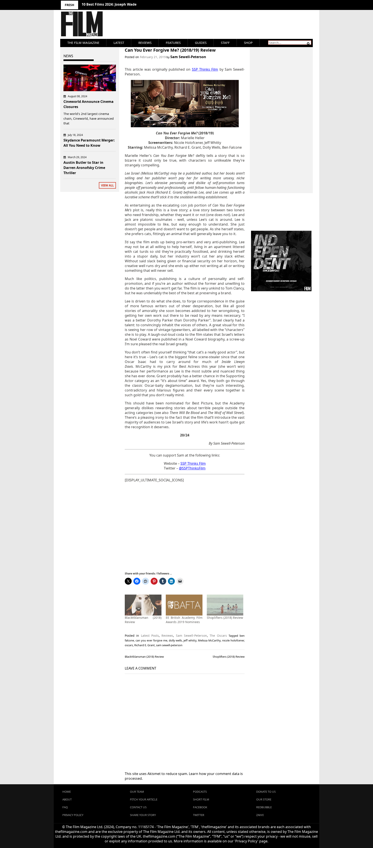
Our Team (137, 792)
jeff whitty (189, 640)
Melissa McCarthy (209, 640)
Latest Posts (150, 635)
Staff (225, 42)
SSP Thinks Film (193, 463)
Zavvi (260, 815)
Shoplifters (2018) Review (225, 618)
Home (66, 792)
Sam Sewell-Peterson (188, 56)
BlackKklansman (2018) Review (144, 657)
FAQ (65, 807)
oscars (129, 645)
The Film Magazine (83, 42)
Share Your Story (143, 815)
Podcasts (200, 792)
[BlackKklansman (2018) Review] (143, 605)
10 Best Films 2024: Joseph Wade (109, 4)
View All (107, 185)
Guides (201, 42)
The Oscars (218, 635)
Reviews (145, 42)
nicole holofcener (233, 640)
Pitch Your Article (143, 799)
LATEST (119, 42)
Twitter (198, 815)
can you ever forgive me (151, 640)
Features (173, 42)
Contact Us (138, 807)
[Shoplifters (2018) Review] (225, 605)
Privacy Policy (72, 815)
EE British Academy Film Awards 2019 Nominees (184, 620)
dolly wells (175, 640)
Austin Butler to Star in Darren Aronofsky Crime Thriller (84, 167)
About (67, 799)
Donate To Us (266, 792)
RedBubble (264, 807)
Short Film (201, 799)
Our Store (263, 799)
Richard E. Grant (144, 645)
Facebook (200, 807)
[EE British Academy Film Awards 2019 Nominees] (184, 605)
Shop (248, 42)
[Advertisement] (185, 527)
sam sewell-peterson (169, 645)
